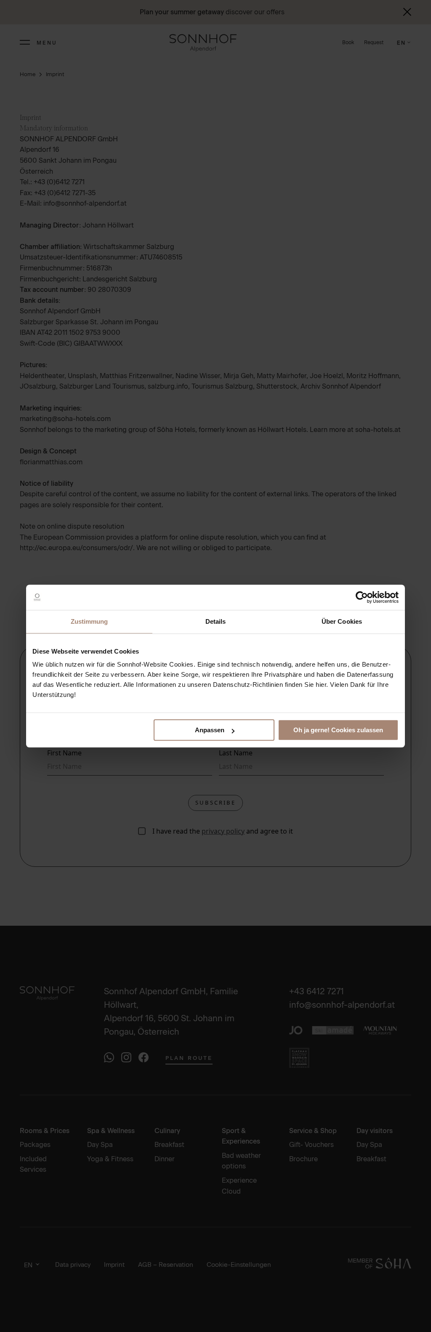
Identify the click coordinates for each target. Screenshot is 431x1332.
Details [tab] (215, 621)
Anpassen (209, 730)
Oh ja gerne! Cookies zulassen (338, 730)
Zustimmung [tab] (89, 621)
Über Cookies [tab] (342, 621)
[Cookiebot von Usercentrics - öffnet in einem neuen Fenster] (362, 597)
